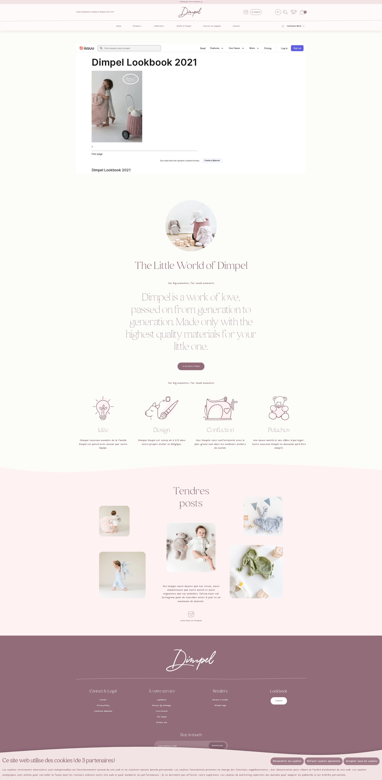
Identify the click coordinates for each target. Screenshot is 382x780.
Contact (236, 26)
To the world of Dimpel (191, 366)
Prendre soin (161, 722)
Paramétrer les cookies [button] (287, 761)
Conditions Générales (103, 711)
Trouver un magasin (212, 26)
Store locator (162, 711)
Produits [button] (137, 26)
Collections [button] (159, 26)
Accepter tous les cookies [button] (361, 761)
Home (118, 26)
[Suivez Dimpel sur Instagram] (191, 614)
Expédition (161, 700)
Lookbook (278, 701)
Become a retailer (220, 700)
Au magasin (256, 12)
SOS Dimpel (162, 717)
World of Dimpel (184, 26)
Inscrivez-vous (217, 745)
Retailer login (220, 705)
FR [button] (278, 12)
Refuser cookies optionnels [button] (323, 761)
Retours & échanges (161, 705)
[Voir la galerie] (114, 521)
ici (201, 2)
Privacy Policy (103, 705)
